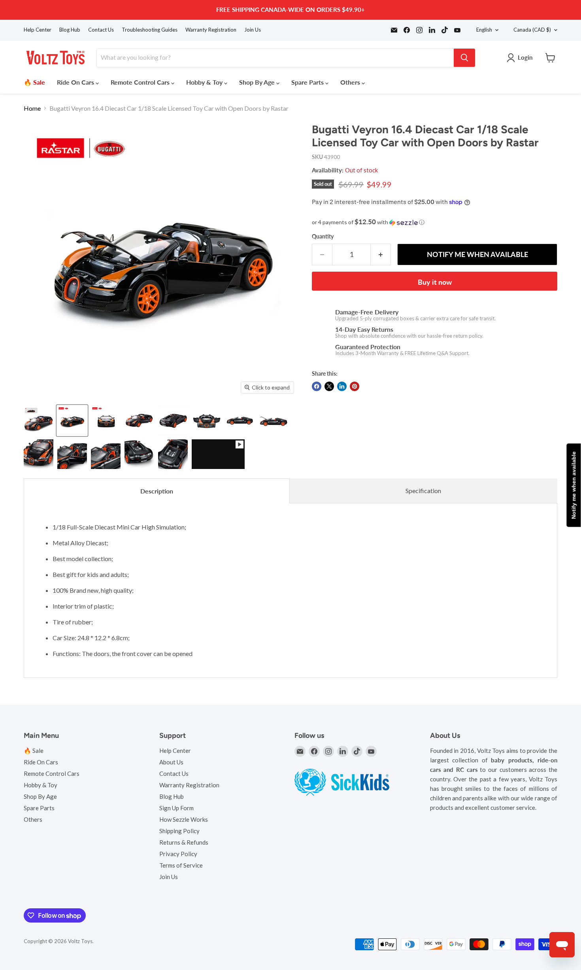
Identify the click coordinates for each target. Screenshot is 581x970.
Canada (532, 29)
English (484, 29)
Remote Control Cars (141, 82)
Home (32, 108)
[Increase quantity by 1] (381, 254)
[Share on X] (329, 386)
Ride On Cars (76, 82)
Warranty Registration (210, 30)
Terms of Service (181, 865)
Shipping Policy (179, 830)
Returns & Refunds (183, 842)
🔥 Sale (34, 82)
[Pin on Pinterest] (354, 386)
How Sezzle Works (183, 819)
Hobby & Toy (205, 82)
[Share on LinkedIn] (342, 386)
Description (156, 491)
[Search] (464, 58)
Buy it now (435, 282)
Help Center (37, 30)
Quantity (323, 236)
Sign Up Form (176, 807)
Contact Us (101, 30)
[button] (434, 222)
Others (351, 82)
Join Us (252, 30)
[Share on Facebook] (316, 386)
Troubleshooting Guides (149, 30)
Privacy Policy (178, 853)
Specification (423, 490)
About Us (171, 762)
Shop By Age (257, 82)
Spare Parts (308, 82)
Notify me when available (573, 485)
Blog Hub (69, 30)
